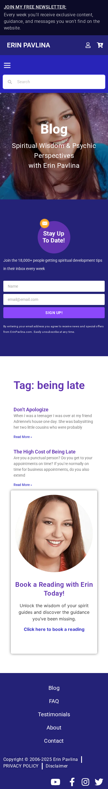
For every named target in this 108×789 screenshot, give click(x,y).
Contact (54, 740)
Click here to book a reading (54, 629)
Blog (54, 688)
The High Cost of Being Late (45, 452)
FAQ (54, 701)
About (54, 727)
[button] (7, 66)
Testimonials (54, 714)
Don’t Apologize (31, 409)
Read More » (23, 437)
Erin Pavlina (28, 45)
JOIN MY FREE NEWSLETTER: (35, 7)
